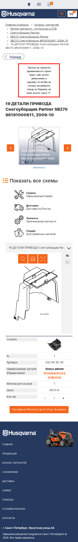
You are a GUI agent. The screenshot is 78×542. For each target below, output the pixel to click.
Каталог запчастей (46, 25)
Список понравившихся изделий (49, 4)
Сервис (6, 490)
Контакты (39, 4)
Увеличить (39, 167)
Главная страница (17, 25)
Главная (7, 444)
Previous (10, 148)
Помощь (7, 500)
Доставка (29, 4)
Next (67, 148)
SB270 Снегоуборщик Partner (29, 37)
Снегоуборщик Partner (25, 33)
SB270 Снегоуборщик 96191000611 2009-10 (39, 41)
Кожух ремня (54, 369)
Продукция (9, 453)
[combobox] (39, 248)
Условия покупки (13, 509)
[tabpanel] (39, 148)
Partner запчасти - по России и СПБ (33, 29)
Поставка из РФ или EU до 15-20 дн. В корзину (39, 409)
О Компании (10, 472)
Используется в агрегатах (54, 375)
